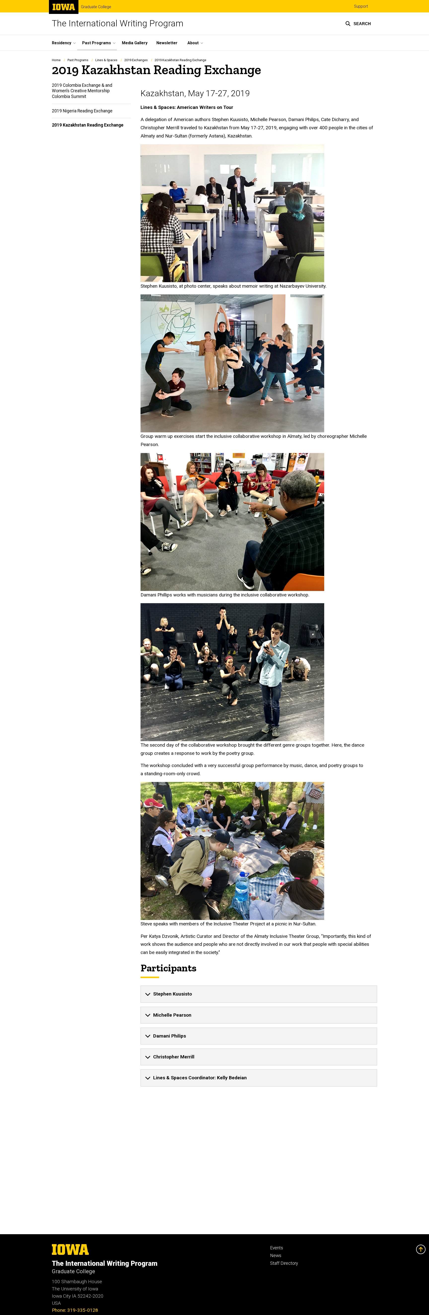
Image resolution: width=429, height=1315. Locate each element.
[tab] (259, 994)
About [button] (193, 43)
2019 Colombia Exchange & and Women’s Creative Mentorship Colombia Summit (82, 91)
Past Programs (78, 60)
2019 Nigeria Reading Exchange (82, 110)
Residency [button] (61, 43)
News (275, 1255)
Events (276, 1247)
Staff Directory (284, 1263)
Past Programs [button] (96, 43)
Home (56, 60)
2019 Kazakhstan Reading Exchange (87, 125)
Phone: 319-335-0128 (75, 1310)
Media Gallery (134, 43)
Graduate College (96, 7)
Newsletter (167, 43)
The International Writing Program (117, 23)
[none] (259, 994)
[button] (358, 23)
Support (361, 6)
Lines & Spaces (106, 60)
